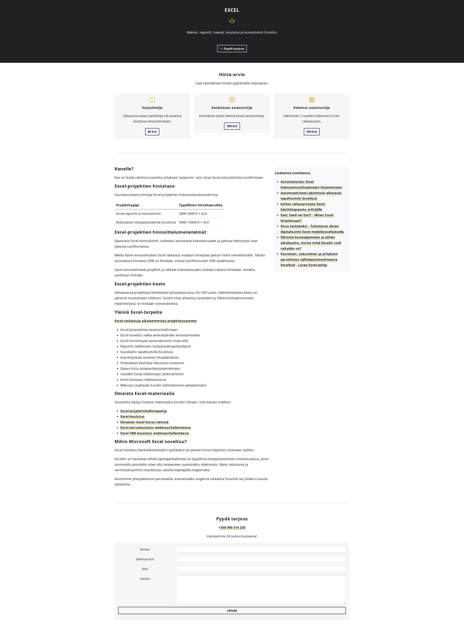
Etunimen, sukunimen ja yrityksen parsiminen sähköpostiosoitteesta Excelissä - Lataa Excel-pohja (309, 259)
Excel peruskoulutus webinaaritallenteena (155, 427)
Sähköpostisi (145, 559)
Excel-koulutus (132, 416)
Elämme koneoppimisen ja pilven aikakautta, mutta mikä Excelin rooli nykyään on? (311, 242)
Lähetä (232, 610)
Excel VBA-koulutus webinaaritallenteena (154, 433)
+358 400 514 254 (232, 527)
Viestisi (145, 579)
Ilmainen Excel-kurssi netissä (144, 422)
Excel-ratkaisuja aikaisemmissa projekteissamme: (156, 321)
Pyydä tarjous (233, 49)
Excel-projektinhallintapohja (143, 411)
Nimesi (145, 549)
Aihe (145, 569)
